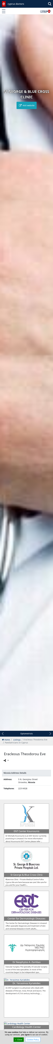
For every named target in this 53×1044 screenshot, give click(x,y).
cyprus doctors (16, 3)
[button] (20, 728)
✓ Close (18, 1039)
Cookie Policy (33, 1039)
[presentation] (5, 375)
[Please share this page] (5, 760)
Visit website (28, 105)
